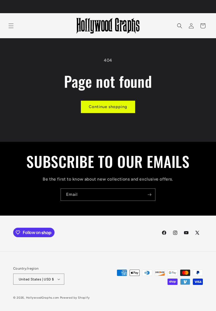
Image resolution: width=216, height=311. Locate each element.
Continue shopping (108, 106)
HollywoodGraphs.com (42, 297)
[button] (11, 26)
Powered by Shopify (75, 297)
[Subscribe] (149, 194)
